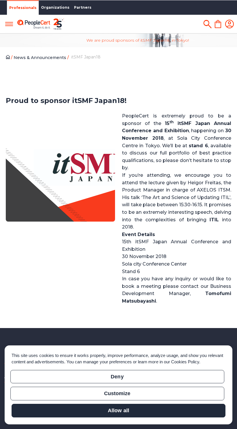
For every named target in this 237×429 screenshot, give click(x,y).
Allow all (118, 410)
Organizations (55, 7)
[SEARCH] (207, 24)
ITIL (214, 219)
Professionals (22, 7)
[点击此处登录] (229, 24)
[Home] (9, 58)
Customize (117, 393)
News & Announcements (40, 57)
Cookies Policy (185, 361)
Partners (82, 7)
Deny (117, 377)
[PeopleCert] (40, 24)
